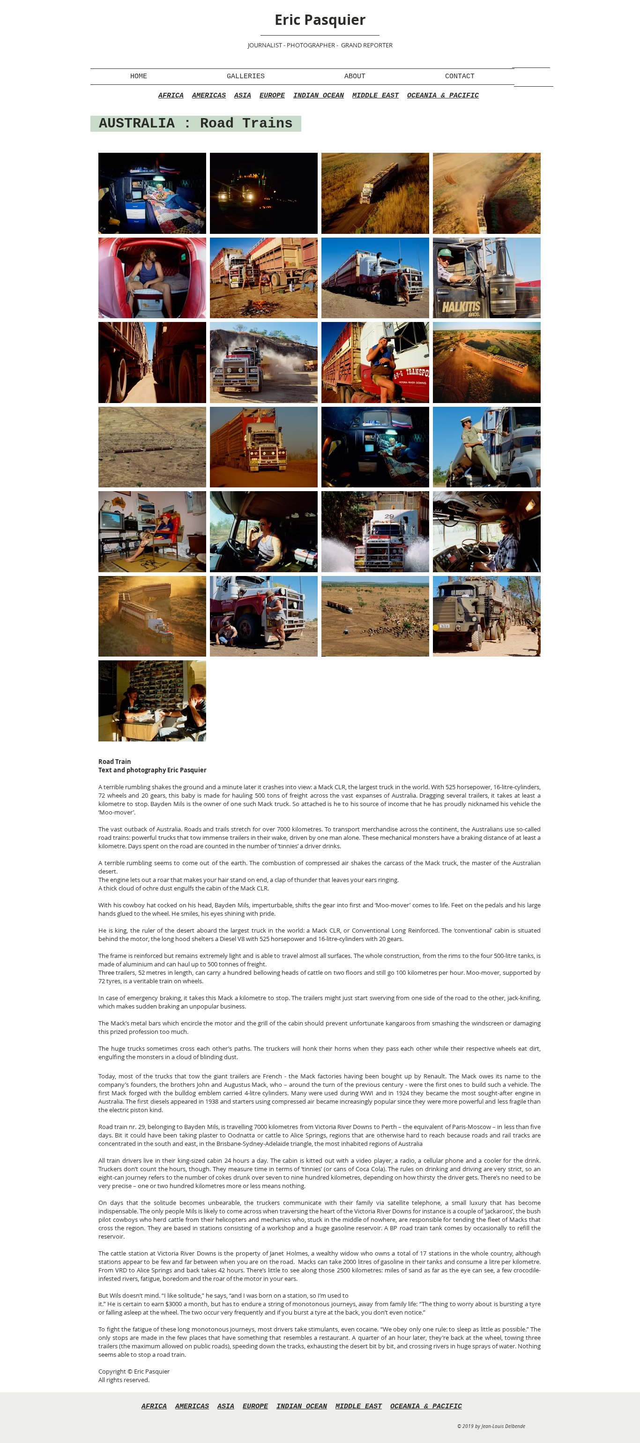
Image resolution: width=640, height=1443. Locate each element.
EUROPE (272, 96)
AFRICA (171, 96)
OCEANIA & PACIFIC (443, 96)
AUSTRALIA (137, 124)
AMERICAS (209, 96)
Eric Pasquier (320, 19)
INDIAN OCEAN (318, 96)
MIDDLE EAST (375, 96)
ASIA (242, 96)
